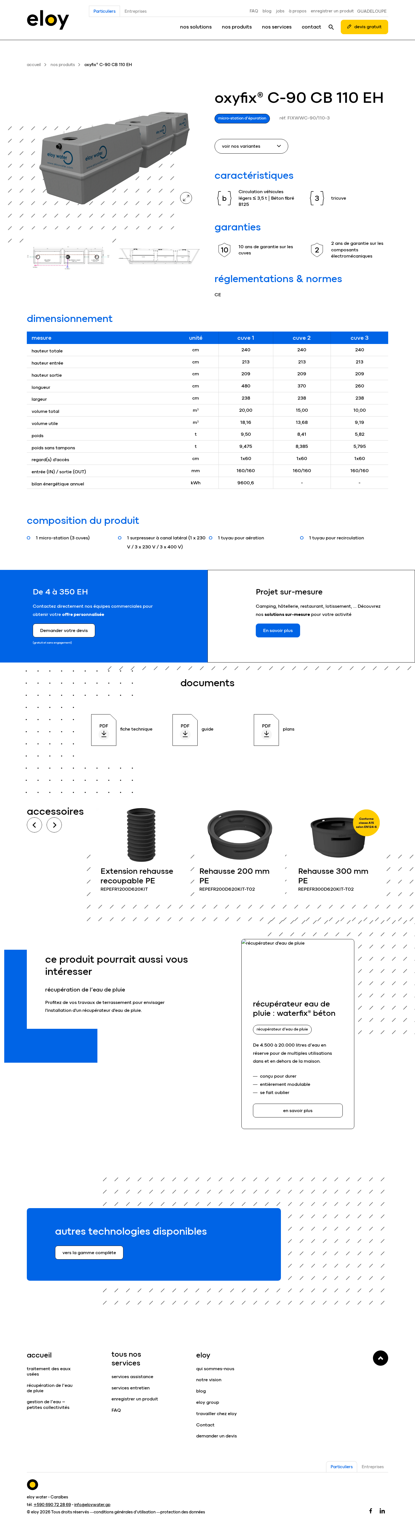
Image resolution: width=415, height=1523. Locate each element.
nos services (277, 27)
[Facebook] (370, 1510)
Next (54, 825)
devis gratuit (368, 26)
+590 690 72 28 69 (52, 1504)
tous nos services (126, 1358)
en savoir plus (141, 853)
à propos (297, 11)
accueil (34, 64)
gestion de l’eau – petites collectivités (48, 1404)
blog (267, 11)
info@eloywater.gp (92, 1504)
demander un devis (216, 1436)
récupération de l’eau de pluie (50, 1388)
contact (311, 27)
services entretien (131, 1388)
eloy (203, 1354)
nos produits (237, 27)
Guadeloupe (371, 11)
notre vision (208, 1379)
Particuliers (104, 11)
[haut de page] (380, 1358)
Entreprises (135, 11)
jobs (280, 11)
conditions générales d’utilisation (125, 1512)
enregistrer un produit (332, 11)
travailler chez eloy (216, 1413)
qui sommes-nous (215, 1368)
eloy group (207, 1402)
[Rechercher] (331, 26)
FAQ (254, 11)
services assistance (132, 1376)
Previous (34, 825)
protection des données (182, 1512)
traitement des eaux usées (49, 1371)
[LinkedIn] (382, 1510)
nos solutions (196, 27)
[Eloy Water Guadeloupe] (48, 20)
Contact (205, 1425)
